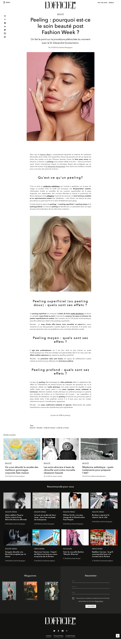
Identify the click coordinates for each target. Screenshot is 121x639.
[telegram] (4, 37)
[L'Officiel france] (60, 5)
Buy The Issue (102, 2)
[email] (4, 16)
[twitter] (4, 30)
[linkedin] (4, 26)
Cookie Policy (70, 636)
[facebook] (4, 19)
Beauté (60, 14)
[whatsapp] (4, 33)
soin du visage (49, 428)
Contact (48, 636)
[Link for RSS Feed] (67, 631)
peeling (40, 428)
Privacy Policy (99, 601)
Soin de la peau (62, 428)
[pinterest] (4, 23)
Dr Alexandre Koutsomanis (55, 166)
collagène (50, 196)
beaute (33, 428)
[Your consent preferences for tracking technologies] (117, 635)
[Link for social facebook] (58, 631)
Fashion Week (45, 154)
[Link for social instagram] (63, 631)
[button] (58, 591)
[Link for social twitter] (54, 631)
